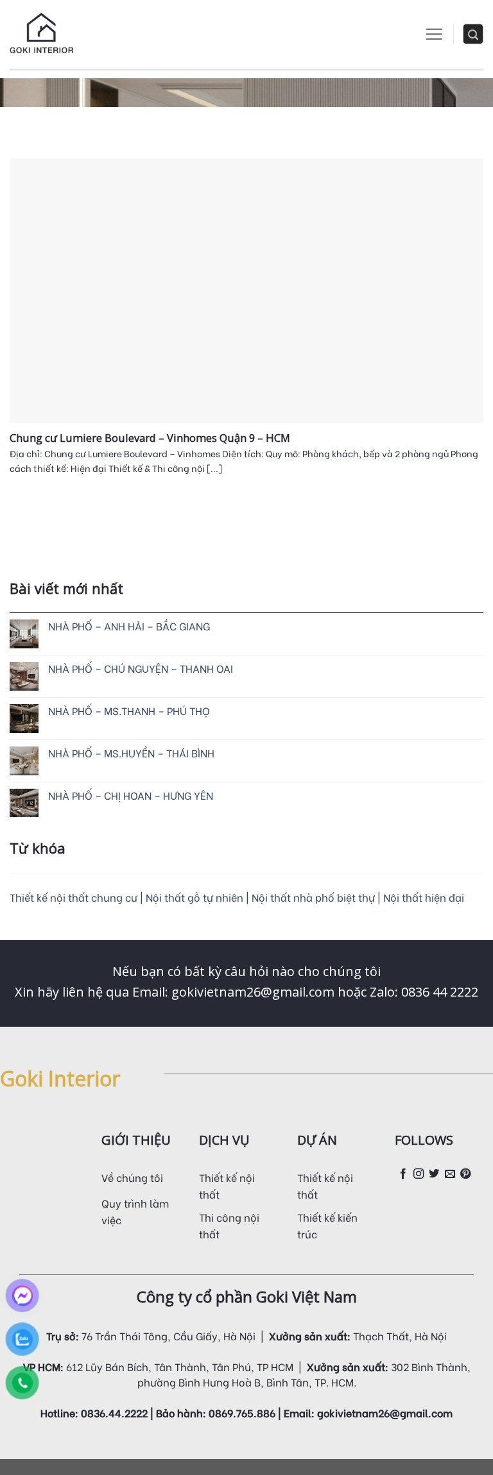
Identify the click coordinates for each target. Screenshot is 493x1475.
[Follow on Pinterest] (465, 1174)
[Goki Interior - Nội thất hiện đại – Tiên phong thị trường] (42, 34)
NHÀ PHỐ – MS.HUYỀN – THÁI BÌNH (131, 752)
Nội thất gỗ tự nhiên (196, 896)
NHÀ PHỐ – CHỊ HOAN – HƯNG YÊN (130, 795)
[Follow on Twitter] (434, 1174)
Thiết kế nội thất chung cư (73, 896)
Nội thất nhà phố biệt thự (314, 896)
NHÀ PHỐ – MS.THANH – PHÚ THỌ (129, 710)
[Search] (473, 34)
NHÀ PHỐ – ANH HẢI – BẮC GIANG (129, 626)
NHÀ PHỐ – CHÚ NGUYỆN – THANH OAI (140, 668)
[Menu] (434, 34)
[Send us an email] (450, 1174)
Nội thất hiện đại (423, 896)
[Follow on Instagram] (418, 1174)
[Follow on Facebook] (403, 1174)
